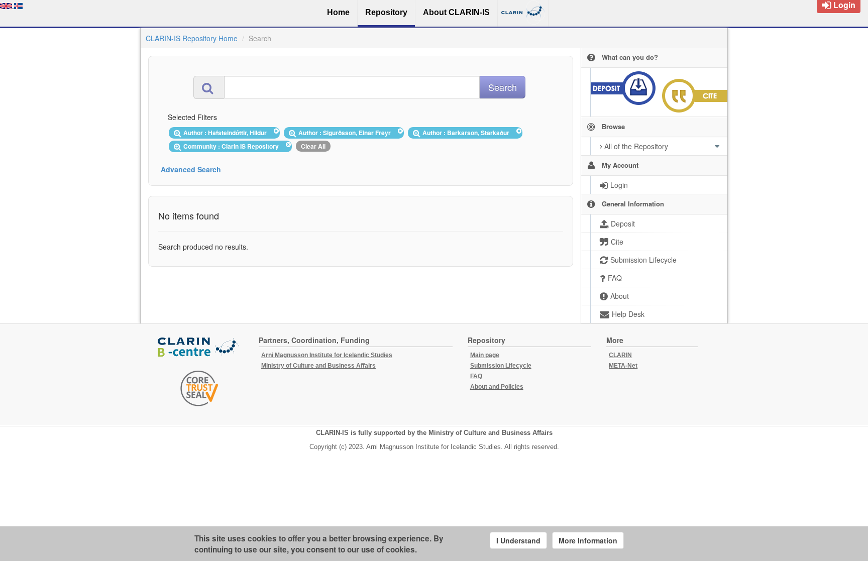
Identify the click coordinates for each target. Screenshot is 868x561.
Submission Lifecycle (500, 365)
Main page (484, 355)
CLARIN (620, 355)
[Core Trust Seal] (199, 388)
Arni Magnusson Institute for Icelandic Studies (326, 355)
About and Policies (496, 386)
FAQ (476, 376)
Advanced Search (191, 169)
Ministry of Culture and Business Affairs (318, 365)
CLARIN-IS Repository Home (192, 38)
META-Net (623, 365)
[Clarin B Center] (199, 347)
